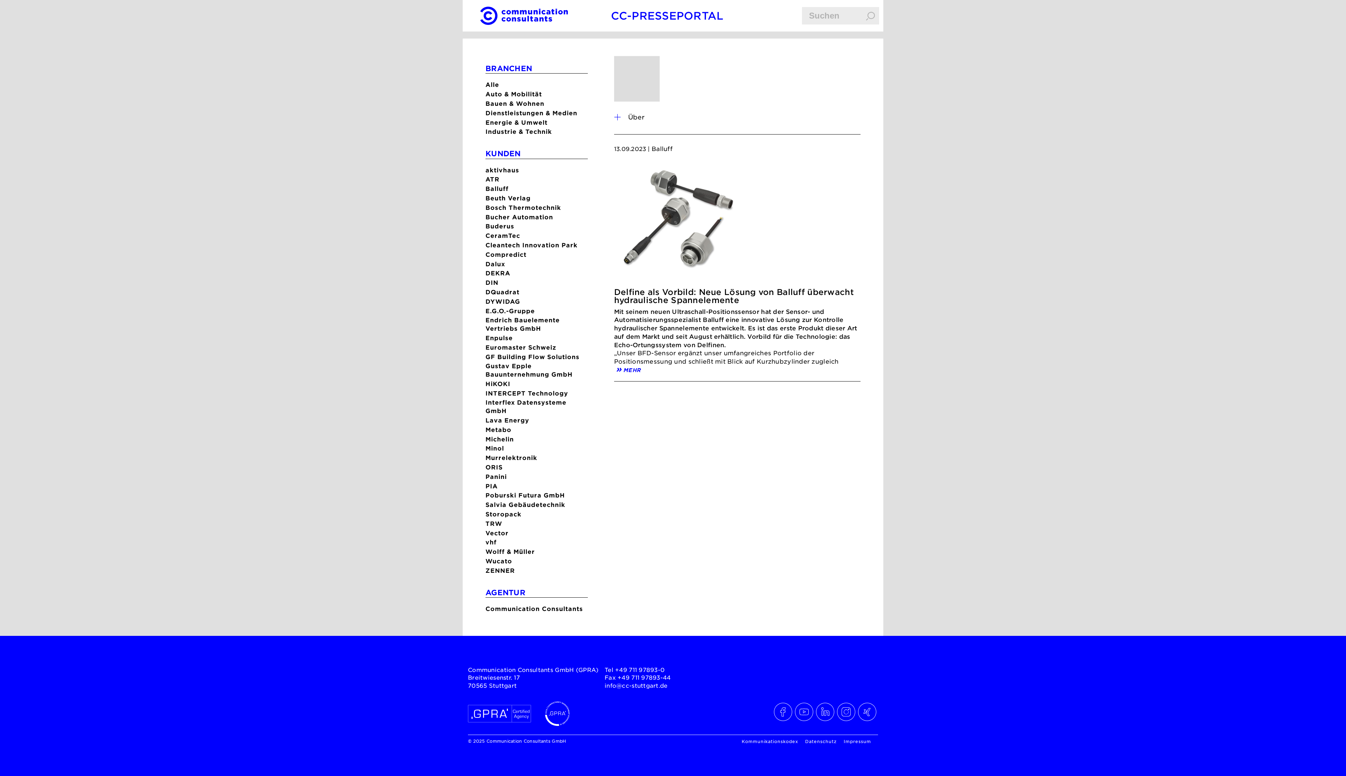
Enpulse (499, 338)
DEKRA (497, 273)
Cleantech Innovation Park (531, 245)
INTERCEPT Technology (526, 393)
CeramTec (502, 235)
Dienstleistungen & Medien (531, 113)
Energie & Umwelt (516, 122)
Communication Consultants (534, 608)
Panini (496, 476)
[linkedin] (825, 711)
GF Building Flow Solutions (532, 356)
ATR (492, 179)
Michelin (499, 439)
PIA (491, 486)
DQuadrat (502, 292)
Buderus (499, 226)
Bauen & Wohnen (514, 103)
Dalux (495, 264)
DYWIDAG (502, 301)
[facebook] (783, 711)
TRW (493, 523)
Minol (494, 448)
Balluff (497, 188)
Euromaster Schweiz (520, 347)
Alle (492, 84)
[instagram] (846, 711)
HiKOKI (497, 383)
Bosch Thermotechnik (523, 207)
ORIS (494, 467)
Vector (497, 533)
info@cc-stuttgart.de (636, 685)
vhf (491, 542)
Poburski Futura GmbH (525, 495)
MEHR (631, 369)
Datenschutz (821, 741)
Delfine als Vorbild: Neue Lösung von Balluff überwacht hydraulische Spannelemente (734, 296)
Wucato (498, 561)
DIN (491, 282)
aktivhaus (502, 170)
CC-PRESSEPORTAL (667, 15)
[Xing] (867, 711)
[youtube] (804, 711)
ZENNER (500, 570)
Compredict (505, 254)
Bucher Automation (519, 217)
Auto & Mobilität (513, 94)
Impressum (857, 741)
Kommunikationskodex (770, 741)
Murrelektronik (511, 457)
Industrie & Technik (518, 131)
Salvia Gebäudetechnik (525, 504)
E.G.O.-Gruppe (510, 311)
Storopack (503, 514)
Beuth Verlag (508, 198)
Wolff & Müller (510, 551)
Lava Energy (507, 420)
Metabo (498, 429)
